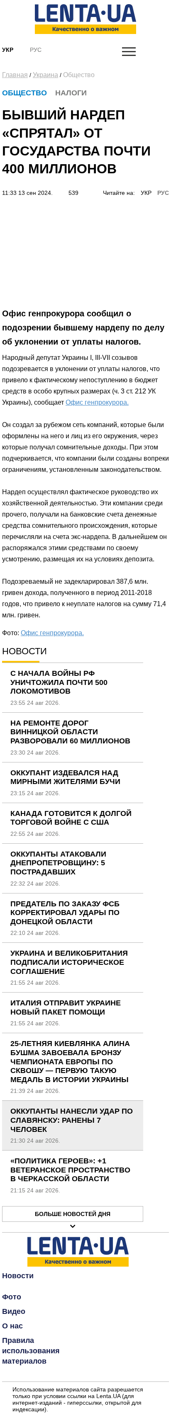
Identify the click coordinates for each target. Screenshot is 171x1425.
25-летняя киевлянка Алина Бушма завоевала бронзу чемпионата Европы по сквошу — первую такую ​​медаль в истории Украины (70, 1061)
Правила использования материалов (31, 1350)
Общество (79, 74)
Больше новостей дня (72, 1214)
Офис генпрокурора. (97, 402)
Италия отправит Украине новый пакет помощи (65, 1007)
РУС (163, 192)
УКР (146, 192)
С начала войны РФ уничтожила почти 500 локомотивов (58, 682)
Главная (15, 74)
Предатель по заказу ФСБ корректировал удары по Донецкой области (65, 913)
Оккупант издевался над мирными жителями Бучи (65, 777)
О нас (12, 1326)
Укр (7, 49)
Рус (36, 49)
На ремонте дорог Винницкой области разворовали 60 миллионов (70, 732)
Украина (45, 74)
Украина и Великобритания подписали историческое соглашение (69, 962)
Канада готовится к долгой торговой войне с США (71, 818)
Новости (18, 1276)
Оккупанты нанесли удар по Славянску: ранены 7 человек (71, 1120)
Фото (11, 1297)
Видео (13, 1311)
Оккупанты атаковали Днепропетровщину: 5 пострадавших (58, 863)
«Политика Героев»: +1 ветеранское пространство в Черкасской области (70, 1170)
